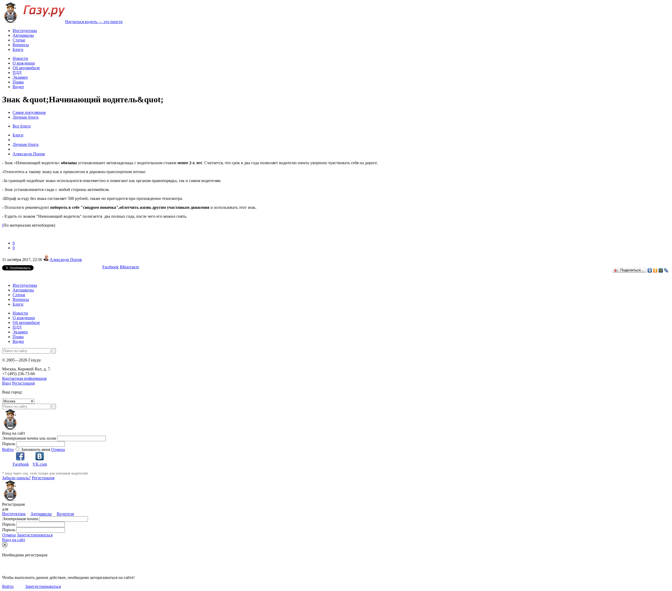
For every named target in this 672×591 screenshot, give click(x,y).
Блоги (18, 49)
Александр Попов (66, 259)
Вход (6, 383)
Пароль (8, 443)
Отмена (58, 449)
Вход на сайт (13, 539)
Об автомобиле (26, 68)
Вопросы (21, 44)
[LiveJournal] (666, 270)
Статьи (19, 40)
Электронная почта (20, 519)
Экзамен (20, 77)
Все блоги (22, 126)
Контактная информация (24, 378)
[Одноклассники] (655, 270)
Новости (20, 58)
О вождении (24, 63)
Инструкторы (25, 30)
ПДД (17, 72)
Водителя (65, 514)
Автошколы (23, 35)
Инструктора (13, 514)
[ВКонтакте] (650, 270)
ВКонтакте (129, 267)
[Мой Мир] (661, 270)
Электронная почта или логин (29, 438)
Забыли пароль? (16, 478)
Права (18, 82)
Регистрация (23, 383)
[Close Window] (4, 544)
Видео (18, 86)
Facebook (110, 267)
